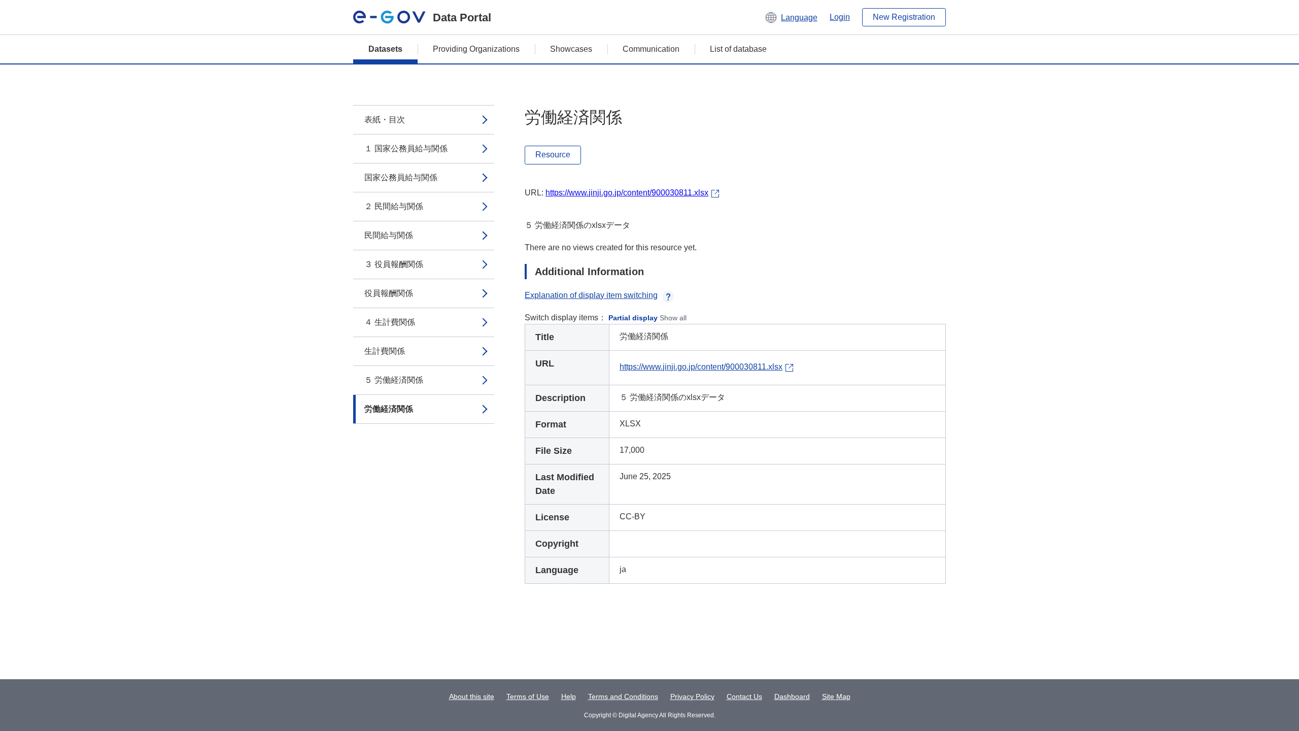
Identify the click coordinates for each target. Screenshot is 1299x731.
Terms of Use (527, 696)
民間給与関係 (388, 235)
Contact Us (744, 696)
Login (840, 17)
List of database (738, 49)
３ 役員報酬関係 (393, 264)
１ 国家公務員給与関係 (406, 148)
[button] (790, 17)
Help (568, 696)
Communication (651, 49)
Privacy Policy (692, 696)
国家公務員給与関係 (400, 177)
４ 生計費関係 (389, 322)
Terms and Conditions (623, 696)
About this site (471, 696)
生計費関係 (384, 351)
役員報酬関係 (388, 293)
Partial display (633, 318)
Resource (552, 154)
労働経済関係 (388, 409)
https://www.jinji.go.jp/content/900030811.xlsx (626, 192)
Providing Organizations (476, 49)
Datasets (385, 49)
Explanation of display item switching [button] (591, 295)
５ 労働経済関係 (393, 380)
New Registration (904, 17)
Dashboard (792, 696)
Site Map (836, 696)
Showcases (571, 49)
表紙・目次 (384, 119)
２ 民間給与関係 (393, 206)
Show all (673, 318)
